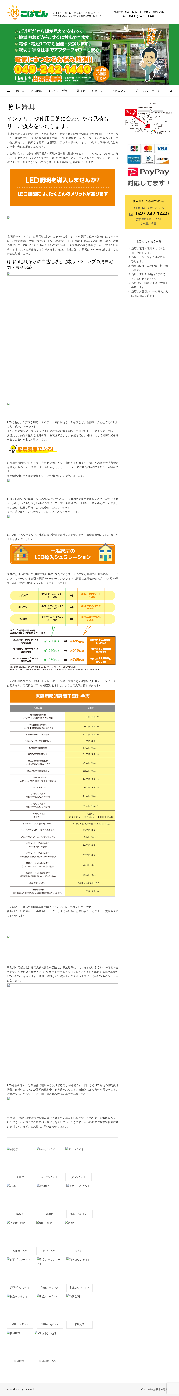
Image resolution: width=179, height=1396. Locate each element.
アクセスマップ (119, 90)
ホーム (20, 90)
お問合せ (97, 90)
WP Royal (29, 1389)
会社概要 (79, 90)
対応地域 (36, 90)
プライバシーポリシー (149, 90)
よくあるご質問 (58, 90)
